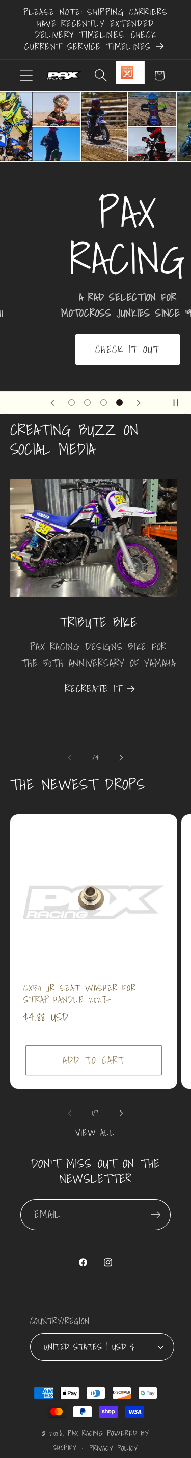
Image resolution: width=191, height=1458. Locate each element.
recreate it (93, 689)
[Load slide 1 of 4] (71, 402)
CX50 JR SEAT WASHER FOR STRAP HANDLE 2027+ (79, 994)
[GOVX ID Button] (130, 72)
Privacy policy (114, 1448)
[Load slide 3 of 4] (104, 402)
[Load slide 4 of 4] (119, 402)
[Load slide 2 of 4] (87, 402)
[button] (26, 75)
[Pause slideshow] (180, 403)
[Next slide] (138, 403)
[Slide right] (121, 758)
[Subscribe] (155, 1214)
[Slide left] (70, 758)
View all (95, 1132)
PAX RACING (85, 1433)
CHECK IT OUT (95, 349)
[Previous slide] (52, 403)
